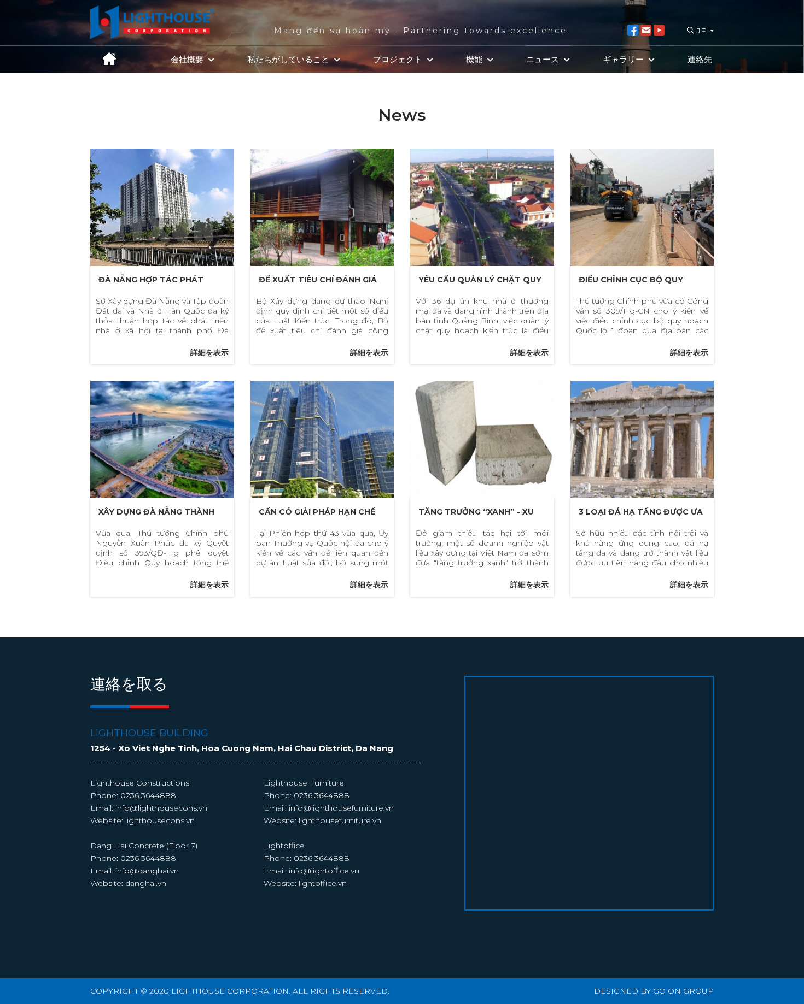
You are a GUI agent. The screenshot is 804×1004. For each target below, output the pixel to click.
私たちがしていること (289, 59)
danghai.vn (145, 883)
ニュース (543, 59)
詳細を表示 (209, 352)
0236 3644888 (148, 795)
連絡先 (700, 59)
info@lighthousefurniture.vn (341, 808)
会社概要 (188, 59)
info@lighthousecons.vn (161, 808)
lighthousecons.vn (160, 820)
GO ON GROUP (683, 991)
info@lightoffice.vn (324, 871)
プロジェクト (398, 59)
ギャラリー (624, 59)
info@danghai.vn (147, 871)
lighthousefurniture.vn (340, 820)
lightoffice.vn (323, 883)
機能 (475, 59)
